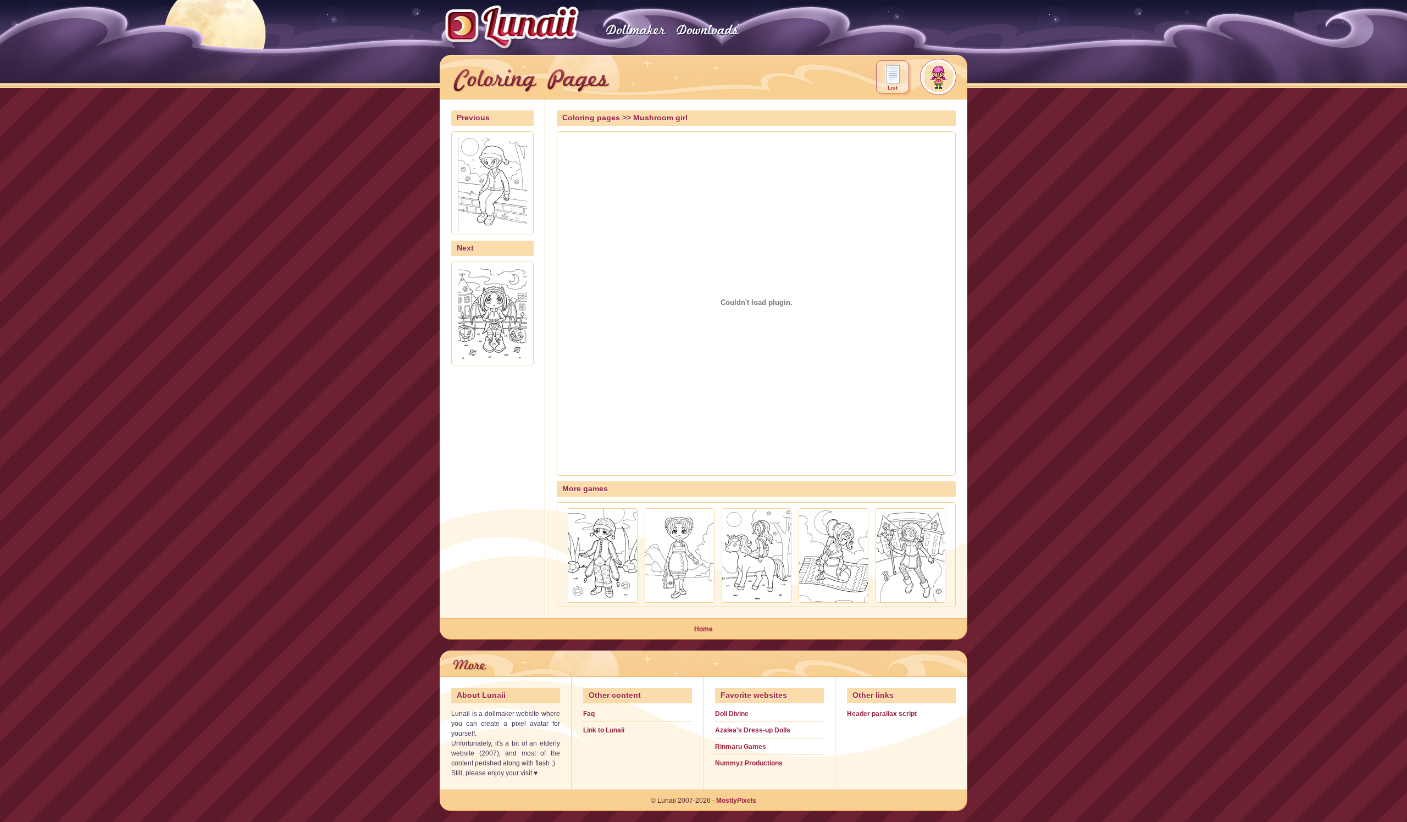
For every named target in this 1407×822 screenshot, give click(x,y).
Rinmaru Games (740, 747)
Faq (589, 714)
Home (703, 629)
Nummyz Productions (749, 763)
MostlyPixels (736, 800)
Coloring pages (591, 118)
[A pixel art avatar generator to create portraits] (635, 37)
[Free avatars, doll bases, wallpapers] (707, 37)
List (893, 88)
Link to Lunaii (603, 730)
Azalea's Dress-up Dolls (752, 730)
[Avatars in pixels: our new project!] (938, 77)
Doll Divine (732, 714)
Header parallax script (882, 714)
